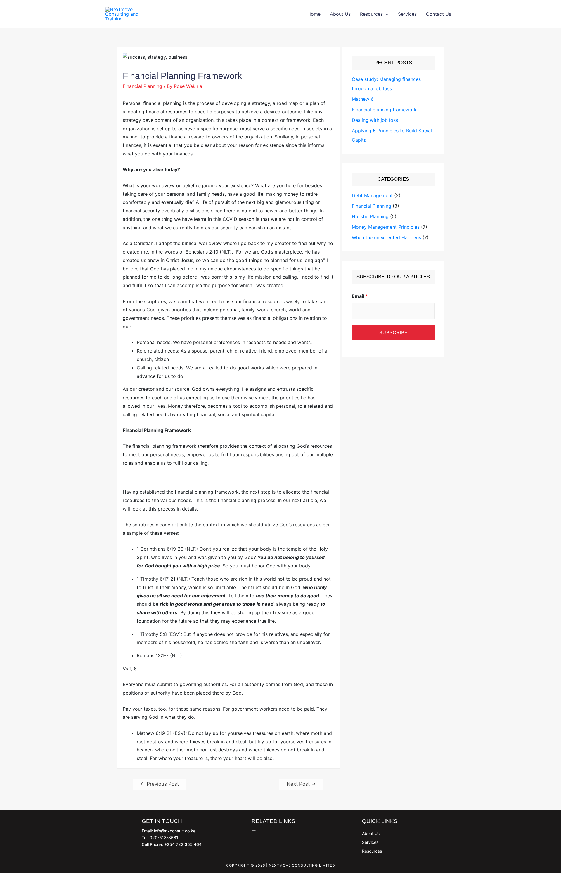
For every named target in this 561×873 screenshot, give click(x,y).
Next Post (301, 784)
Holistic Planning (370, 216)
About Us (340, 14)
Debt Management (372, 195)
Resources (371, 14)
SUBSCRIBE (393, 332)
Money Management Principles (386, 227)
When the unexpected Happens (386, 237)
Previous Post (160, 784)
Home (314, 14)
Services (407, 14)
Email (360, 296)
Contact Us (438, 14)
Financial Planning (142, 86)
